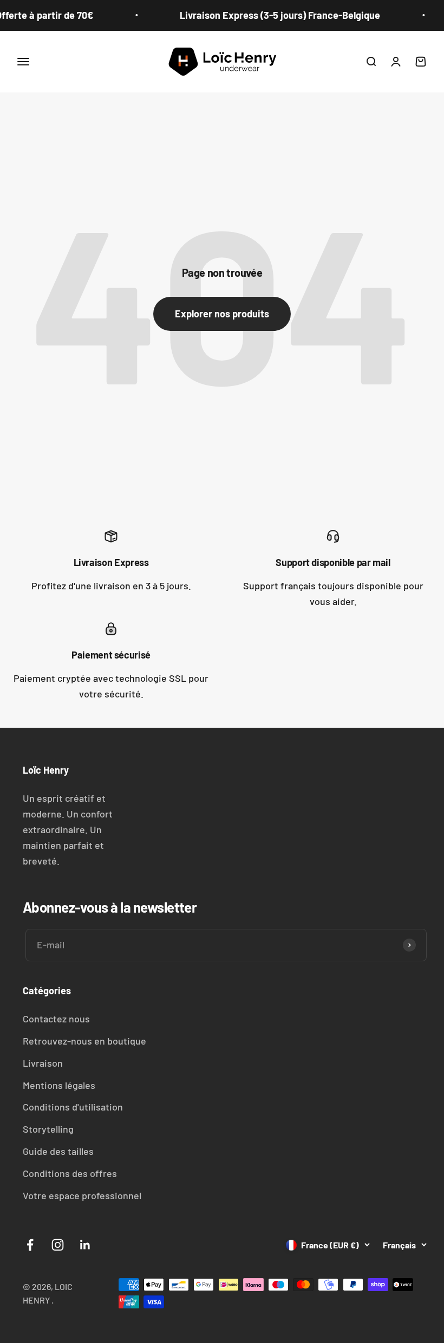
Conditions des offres (70, 1173)
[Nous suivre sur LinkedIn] (85, 1245)
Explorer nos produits (222, 314)
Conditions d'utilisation (73, 1107)
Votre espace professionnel (82, 1195)
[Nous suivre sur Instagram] (57, 1245)
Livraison (43, 1063)
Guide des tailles (58, 1151)
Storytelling (48, 1129)
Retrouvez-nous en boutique (84, 1041)
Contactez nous (56, 1019)
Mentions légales (59, 1085)
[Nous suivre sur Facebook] (30, 1245)
